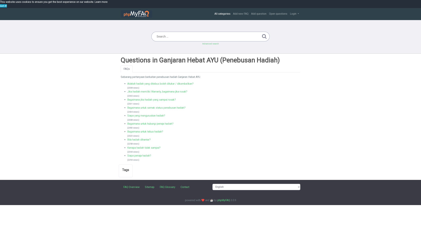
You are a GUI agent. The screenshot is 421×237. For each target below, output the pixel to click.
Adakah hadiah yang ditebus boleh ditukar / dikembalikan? (160, 83)
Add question (258, 13)
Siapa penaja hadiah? (139, 155)
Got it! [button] (3, 5)
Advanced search (210, 43)
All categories (222, 13)
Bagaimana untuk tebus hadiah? (145, 131)
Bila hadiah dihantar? (139, 139)
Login (293, 13)
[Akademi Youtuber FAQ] (136, 14)
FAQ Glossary (167, 187)
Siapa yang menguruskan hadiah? (146, 115)
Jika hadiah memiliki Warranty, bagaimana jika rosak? (157, 91)
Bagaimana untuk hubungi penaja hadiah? (150, 123)
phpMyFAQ (223, 200)
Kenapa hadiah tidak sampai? (144, 147)
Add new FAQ (240, 13)
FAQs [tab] (127, 68)
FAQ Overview (131, 187)
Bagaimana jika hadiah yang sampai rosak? (151, 99)
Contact (185, 187)
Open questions (278, 13)
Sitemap (149, 187)
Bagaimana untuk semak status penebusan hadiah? (156, 107)
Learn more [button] (101, 1)
